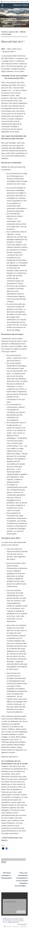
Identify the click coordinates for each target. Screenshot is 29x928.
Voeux (3, 862)
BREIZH (23, 32)
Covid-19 (22, 859)
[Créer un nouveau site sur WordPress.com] (14, 1)
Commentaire (21, 911)
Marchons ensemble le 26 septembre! (6, 875)
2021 (3, 859)
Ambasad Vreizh (20, 5)
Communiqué (6, 34)
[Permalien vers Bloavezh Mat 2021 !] (14, 27)
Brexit (16, 859)
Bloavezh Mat (10, 859)
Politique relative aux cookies (13, 922)
